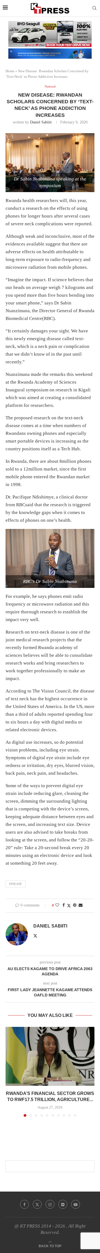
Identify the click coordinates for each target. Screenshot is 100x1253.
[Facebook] (24, 1204)
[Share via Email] (80, 905)
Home (10, 71)
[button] (10, 1071)
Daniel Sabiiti (41, 122)
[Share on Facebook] (63, 905)
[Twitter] (37, 1204)
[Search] (94, 8)
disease (15, 883)
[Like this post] (57, 905)
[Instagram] (50, 1204)
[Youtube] (75, 1204)
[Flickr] (62, 1204)
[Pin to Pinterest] (74, 905)
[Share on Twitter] (69, 905)
